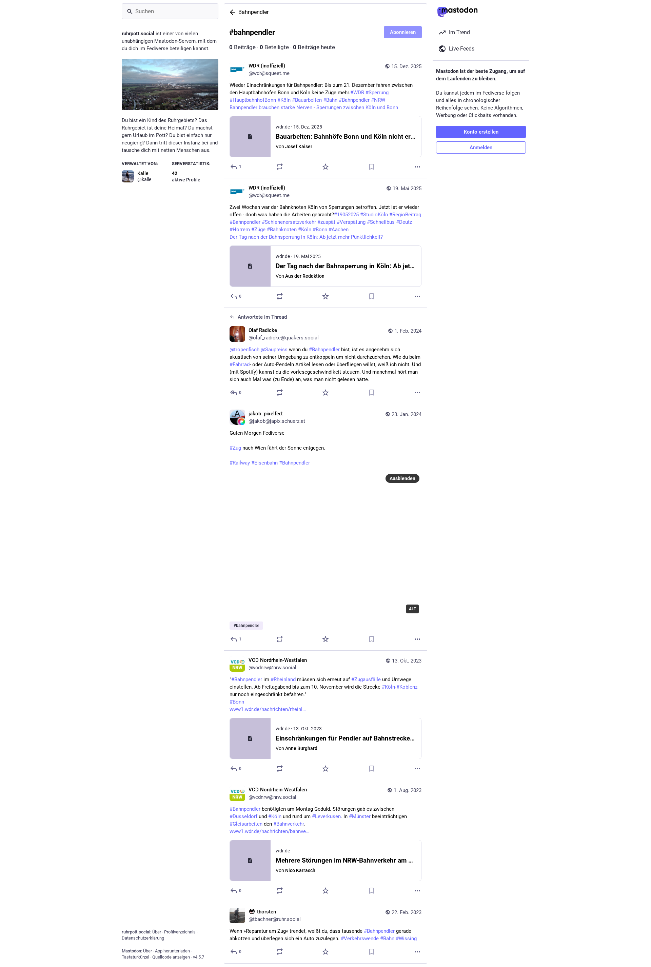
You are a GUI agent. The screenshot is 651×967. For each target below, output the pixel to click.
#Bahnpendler (294, 463)
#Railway (240, 463)
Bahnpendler (253, 12)
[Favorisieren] (325, 167)
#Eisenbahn (264, 463)
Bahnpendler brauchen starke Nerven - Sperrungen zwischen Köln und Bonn (314, 107)
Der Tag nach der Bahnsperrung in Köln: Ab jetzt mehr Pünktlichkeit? (306, 237)
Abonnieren (403, 32)
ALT (412, 609)
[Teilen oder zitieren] (280, 167)
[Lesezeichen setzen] (372, 167)
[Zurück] (231, 12)
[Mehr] (417, 167)
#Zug (235, 448)
